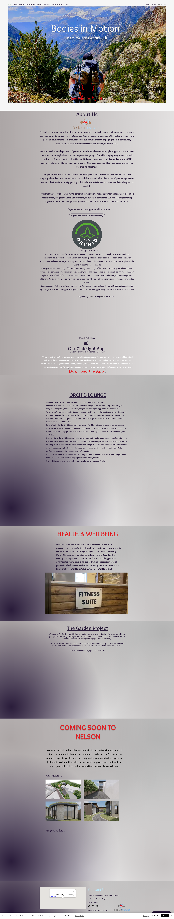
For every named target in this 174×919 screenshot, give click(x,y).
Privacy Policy (79, 916)
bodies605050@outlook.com (98, 910)
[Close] (171, 915)
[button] (19, 4)
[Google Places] (162, 5)
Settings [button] (146, 916)
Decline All (155, 916)
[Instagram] (159, 5)
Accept (165, 916)
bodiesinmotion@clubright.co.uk (99, 899)
